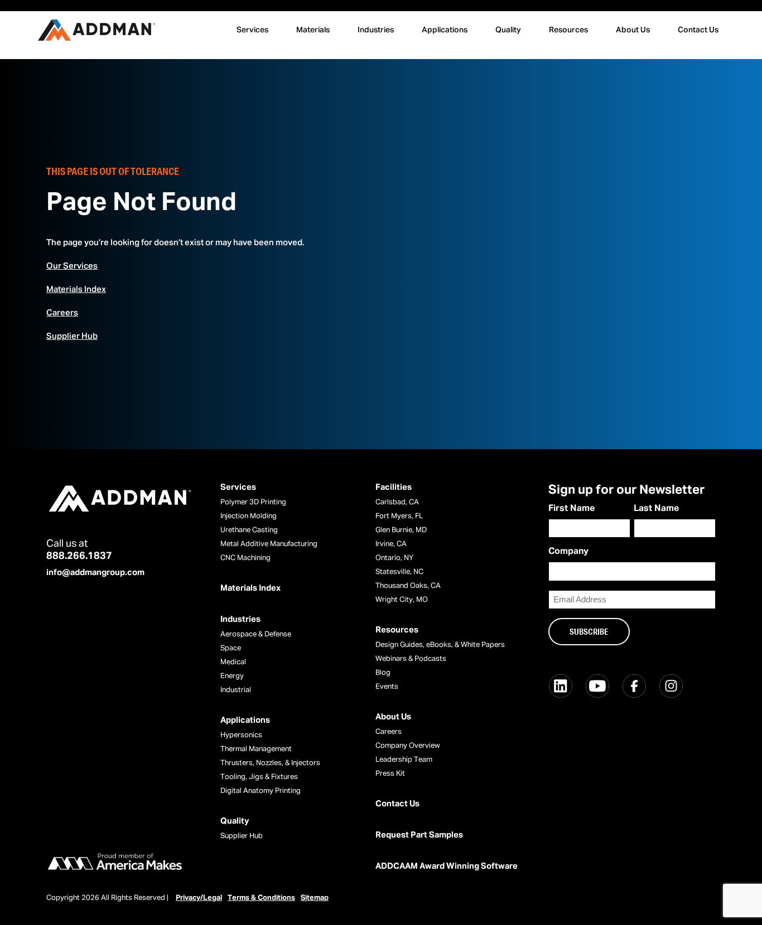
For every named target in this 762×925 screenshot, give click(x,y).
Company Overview (407, 745)
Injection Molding (248, 516)
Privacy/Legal (199, 898)
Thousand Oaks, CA (408, 586)
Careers (62, 313)
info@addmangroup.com (95, 572)
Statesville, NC (399, 572)
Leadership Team (403, 759)
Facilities (393, 487)
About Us (633, 30)
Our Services (72, 266)
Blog (382, 672)
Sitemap (315, 898)
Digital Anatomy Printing (260, 791)
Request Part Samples (419, 835)
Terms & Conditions (261, 898)
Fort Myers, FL (399, 516)
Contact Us (698, 30)
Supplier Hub (72, 336)
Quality (508, 30)
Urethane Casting (249, 530)
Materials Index (76, 289)
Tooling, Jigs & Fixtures (259, 777)
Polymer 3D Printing (253, 502)
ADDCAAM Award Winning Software (446, 866)
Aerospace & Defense (255, 634)
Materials (313, 30)
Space (230, 648)
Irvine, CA (391, 544)
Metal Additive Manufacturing (268, 544)
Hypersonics (241, 735)
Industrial (235, 690)
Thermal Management (256, 749)
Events (386, 686)
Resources (568, 30)
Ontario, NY (394, 558)
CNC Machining (245, 558)
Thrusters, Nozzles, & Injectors (270, 763)
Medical (233, 662)
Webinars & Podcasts (410, 659)
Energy (232, 676)
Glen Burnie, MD (401, 530)
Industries (376, 30)
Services (252, 30)
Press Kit (390, 773)
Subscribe (589, 631)
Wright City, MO (401, 599)
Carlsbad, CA (397, 502)
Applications (444, 30)
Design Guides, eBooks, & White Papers (440, 645)
